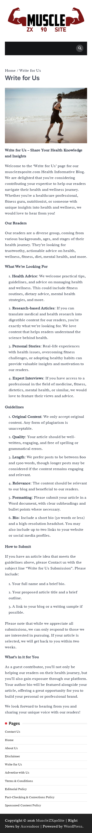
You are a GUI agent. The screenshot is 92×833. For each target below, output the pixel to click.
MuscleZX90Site (50, 820)
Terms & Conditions (19, 781)
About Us (11, 748)
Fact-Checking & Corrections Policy (29, 797)
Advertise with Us (17, 773)
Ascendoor (30, 826)
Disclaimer (12, 756)
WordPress (73, 826)
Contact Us (12, 732)
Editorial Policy (16, 789)
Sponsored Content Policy (23, 805)
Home (9, 740)
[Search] (79, 48)
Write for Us (13, 764)
